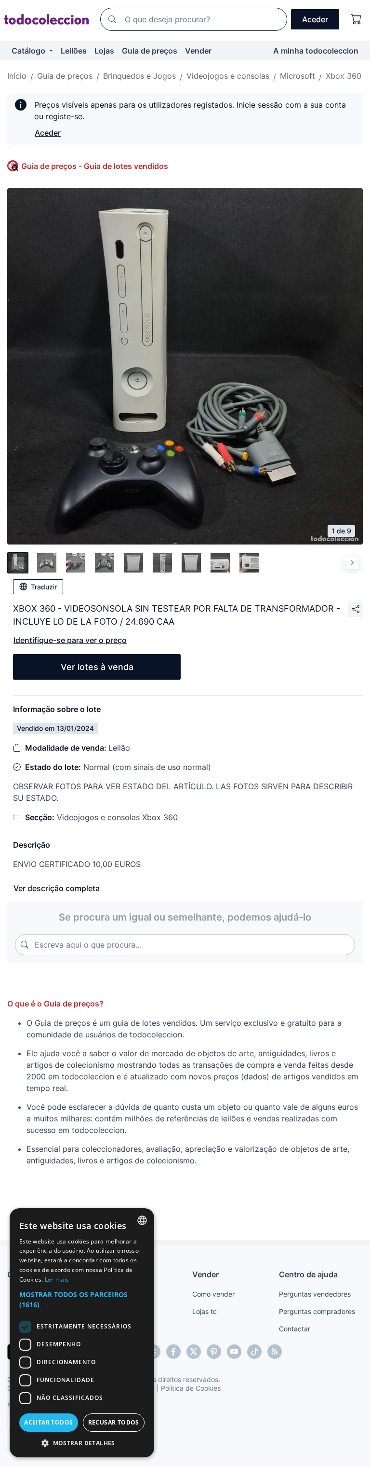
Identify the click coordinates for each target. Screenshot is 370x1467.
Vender (198, 51)
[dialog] (82, 1332)
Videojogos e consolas (227, 76)
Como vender (213, 1294)
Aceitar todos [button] (48, 1422)
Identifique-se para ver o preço (70, 640)
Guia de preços (149, 51)
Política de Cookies (191, 1388)
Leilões (74, 51)
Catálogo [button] (29, 51)
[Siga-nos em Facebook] (173, 1351)
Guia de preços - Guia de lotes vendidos (94, 166)
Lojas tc (204, 1311)
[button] (82, 1299)
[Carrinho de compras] (356, 19)
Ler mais (57, 1279)
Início (16, 76)
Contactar (294, 1329)
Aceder (48, 133)
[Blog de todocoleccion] (274, 1351)
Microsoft (297, 76)
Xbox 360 (343, 76)
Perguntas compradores (317, 1311)
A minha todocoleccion (315, 51)
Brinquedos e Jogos (139, 76)
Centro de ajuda (308, 1274)
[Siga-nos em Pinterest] (214, 1351)
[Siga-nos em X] (193, 1351)
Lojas (104, 51)
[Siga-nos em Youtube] (234, 1351)
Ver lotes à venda (97, 667)
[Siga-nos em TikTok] (254, 1351)
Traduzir (44, 587)
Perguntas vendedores (315, 1294)
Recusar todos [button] (113, 1422)
